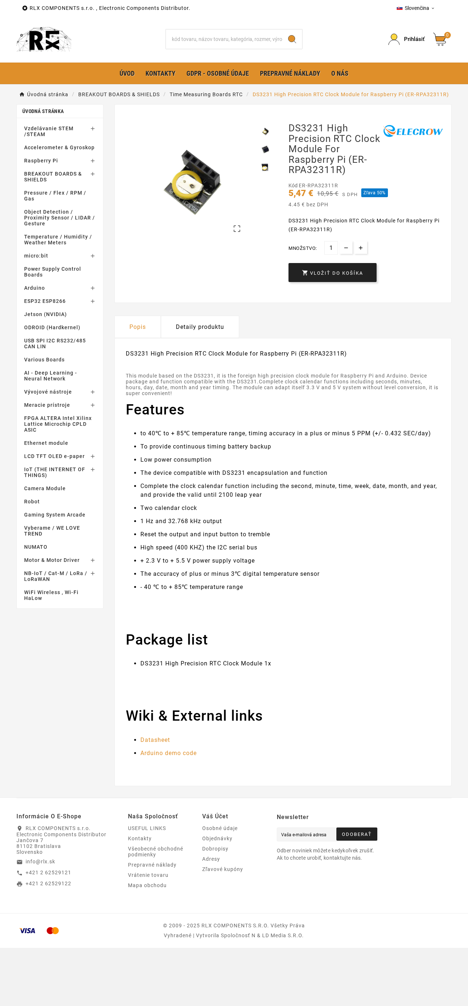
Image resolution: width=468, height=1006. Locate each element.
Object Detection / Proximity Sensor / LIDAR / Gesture (59, 217)
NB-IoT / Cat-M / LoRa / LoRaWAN (55, 576)
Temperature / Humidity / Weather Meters (58, 239)
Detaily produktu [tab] (200, 326)
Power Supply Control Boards (52, 272)
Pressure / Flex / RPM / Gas (55, 196)
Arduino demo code (168, 753)
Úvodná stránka (43, 111)
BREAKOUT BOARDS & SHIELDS (53, 177)
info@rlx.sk (40, 861)
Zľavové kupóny (222, 869)
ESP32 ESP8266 (45, 301)
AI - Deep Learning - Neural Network (50, 376)
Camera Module (45, 488)
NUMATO (36, 547)
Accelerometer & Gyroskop (59, 147)
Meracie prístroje (47, 405)
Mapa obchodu (147, 885)
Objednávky (217, 838)
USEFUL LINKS (147, 828)
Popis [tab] (137, 326)
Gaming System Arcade (55, 515)
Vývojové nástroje (48, 392)
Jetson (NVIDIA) (45, 314)
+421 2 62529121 (48, 872)
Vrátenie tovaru (148, 875)
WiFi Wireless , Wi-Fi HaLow (51, 595)
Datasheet (155, 739)
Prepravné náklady (152, 865)
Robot (32, 501)
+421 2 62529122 (48, 883)
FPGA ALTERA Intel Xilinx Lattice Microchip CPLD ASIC (58, 424)
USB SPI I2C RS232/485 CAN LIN (55, 343)
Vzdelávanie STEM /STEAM (48, 131)
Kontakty (140, 838)
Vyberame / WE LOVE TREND (52, 531)
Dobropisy (215, 849)
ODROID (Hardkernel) (52, 327)
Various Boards (44, 360)
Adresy (211, 859)
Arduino (34, 288)
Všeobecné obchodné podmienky (155, 851)
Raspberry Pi (41, 161)
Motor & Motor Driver (52, 560)
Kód (293, 185)
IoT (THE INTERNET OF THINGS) (54, 472)
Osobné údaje (220, 828)
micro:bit (36, 256)
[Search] (292, 39)
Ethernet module (46, 443)
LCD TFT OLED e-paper (54, 456)
